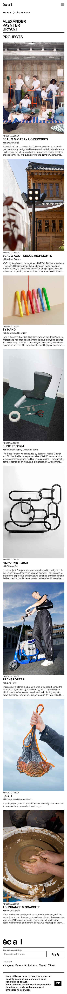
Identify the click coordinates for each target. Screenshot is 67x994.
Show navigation (62, 4)
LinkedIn (32, 965)
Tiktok (51, 965)
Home (7, 4)
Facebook (20, 965)
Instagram (8, 965)
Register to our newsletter (12, 950)
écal (12, 942)
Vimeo (42, 965)
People (7, 12)
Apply (55, 954)
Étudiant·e (23, 12)
